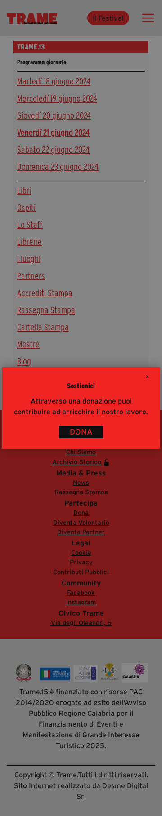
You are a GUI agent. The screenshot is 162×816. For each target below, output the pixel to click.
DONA (81, 431)
